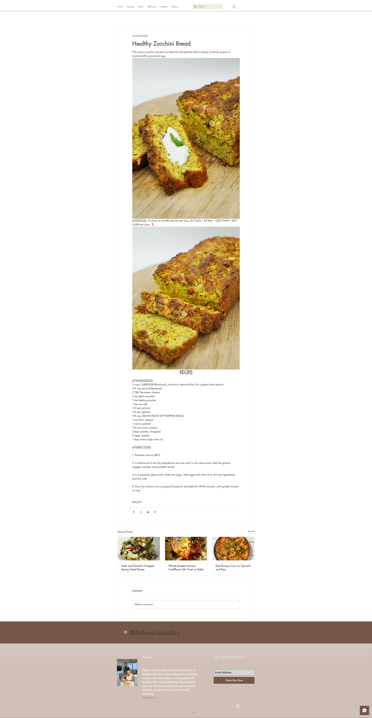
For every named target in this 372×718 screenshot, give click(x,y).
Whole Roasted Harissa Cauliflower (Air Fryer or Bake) (186, 567)
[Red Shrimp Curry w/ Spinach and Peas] (233, 548)
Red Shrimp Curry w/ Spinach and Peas (233, 567)
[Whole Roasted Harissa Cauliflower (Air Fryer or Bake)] (186, 548)
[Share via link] (155, 512)
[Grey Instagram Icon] (234, 7)
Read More (148, 697)
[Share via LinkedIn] (147, 512)
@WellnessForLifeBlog (155, 632)
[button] (130, 6)
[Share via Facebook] (133, 512)
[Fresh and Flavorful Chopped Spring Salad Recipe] (139, 548)
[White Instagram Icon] (125, 632)
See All (251, 531)
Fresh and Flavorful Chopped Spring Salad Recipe (137, 567)
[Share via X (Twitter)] (140, 512)
